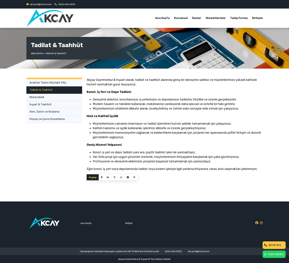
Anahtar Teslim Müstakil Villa (47, 82)
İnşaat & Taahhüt (40, 104)
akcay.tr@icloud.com (40, 4)
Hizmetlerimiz (216, 18)
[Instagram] (261, 223)
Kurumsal (181, 18)
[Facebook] (101, 177)
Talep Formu (239, 18)
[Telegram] (128, 177)
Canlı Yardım (276, 254)
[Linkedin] (108, 177)
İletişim (257, 18)
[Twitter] (114, 177)
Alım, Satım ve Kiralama (44, 111)
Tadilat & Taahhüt (41, 89)
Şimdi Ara (275, 245)
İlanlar (196, 18)
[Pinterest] (134, 177)
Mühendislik (36, 97)
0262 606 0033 (66, 4)
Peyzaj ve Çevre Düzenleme (47, 119)
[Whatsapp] (121, 177)
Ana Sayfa (162, 18)
